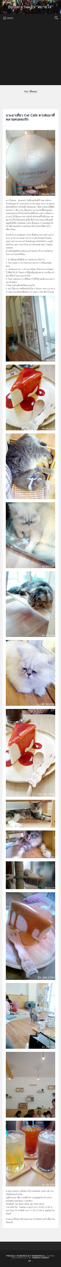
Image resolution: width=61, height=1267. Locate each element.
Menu (10, 18)
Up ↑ (30, 1261)
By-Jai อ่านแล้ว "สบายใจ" (30, 7)
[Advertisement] (30, 54)
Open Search (55, 18)
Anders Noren (40, 1258)
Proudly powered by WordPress (25, 1256)
